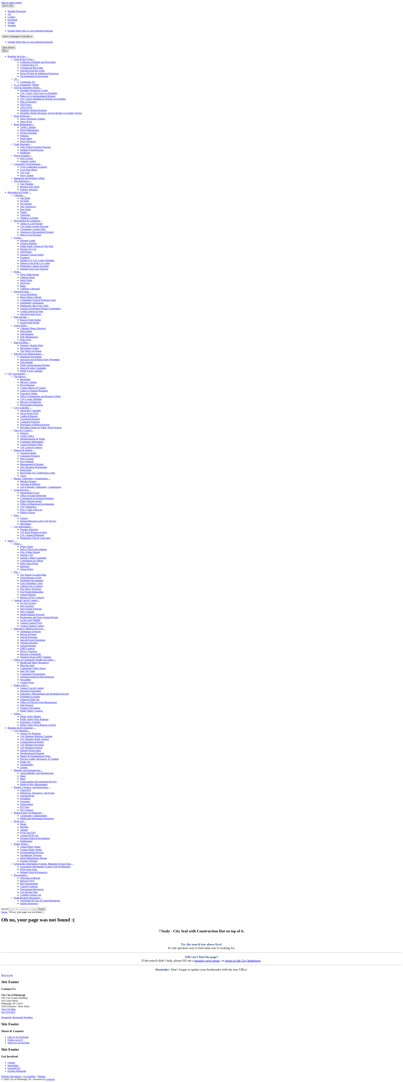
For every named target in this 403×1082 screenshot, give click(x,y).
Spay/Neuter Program (31, 608)
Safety (11, 541)
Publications (26, 841)
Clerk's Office (27, 436)
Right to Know (27, 512)
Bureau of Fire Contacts (32, 597)
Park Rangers (27, 334)
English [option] (30, 42)
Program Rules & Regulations (35, 838)
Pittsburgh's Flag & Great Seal (35, 538)
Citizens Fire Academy (31, 586)
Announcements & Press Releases (37, 676)
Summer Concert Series (32, 254)
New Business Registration (33, 467)
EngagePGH (14, 1068)
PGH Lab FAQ (28, 832)
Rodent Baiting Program (32, 614)
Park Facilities (21, 342)
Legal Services (21, 490)
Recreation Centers (29, 348)
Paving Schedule (28, 133)
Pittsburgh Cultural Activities (34, 266)
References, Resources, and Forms (37, 793)
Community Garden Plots (32, 229)
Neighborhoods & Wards (32, 439)
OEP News (25, 104)
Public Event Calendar (31, 371)
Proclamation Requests (31, 405)
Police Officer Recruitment (33, 549)
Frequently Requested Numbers (17, 1017)
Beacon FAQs (27, 880)
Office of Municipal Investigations (37, 504)
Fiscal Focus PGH (29, 413)
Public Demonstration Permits (35, 365)
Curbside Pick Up (29, 65)
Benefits (24, 827)
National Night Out (29, 699)
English (30, 30)
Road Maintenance (23, 124)
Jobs (16, 515)
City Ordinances (28, 507)
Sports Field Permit (29, 322)
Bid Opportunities (29, 883)
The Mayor (19, 376)
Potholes (24, 135)
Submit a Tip (26, 555)
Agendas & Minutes (30, 484)
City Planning (21, 730)
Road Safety (26, 138)
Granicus (50, 1079)
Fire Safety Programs (30, 589)
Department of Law (30, 492)
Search (4, 909)
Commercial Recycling (31, 67)
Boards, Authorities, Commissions (31, 478)
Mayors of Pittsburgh (30, 402)
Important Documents (31, 356)
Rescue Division (28, 634)
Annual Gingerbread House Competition (40, 308)
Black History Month (30, 297)
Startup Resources (29, 903)
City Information (22, 526)
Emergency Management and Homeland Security (44, 693)
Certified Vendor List (30, 895)
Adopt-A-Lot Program (31, 223)
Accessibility (29, 1076)
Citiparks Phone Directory (33, 328)
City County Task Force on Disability (38, 93)
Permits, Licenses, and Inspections (31, 787)
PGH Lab (19, 821)
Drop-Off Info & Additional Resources (39, 73)
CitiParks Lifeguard (30, 288)
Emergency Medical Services (28, 628)
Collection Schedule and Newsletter (38, 62)
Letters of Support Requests (34, 390)
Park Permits (20, 317)
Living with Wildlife (30, 620)
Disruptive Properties (30, 691)
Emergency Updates (30, 722)
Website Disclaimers (11, 1076)
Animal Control (28, 161)
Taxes (23, 475)
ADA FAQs (26, 107)
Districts (24, 433)
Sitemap (41, 1076)
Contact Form (27, 682)
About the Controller (30, 410)
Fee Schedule (27, 461)
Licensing (25, 801)
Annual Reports (28, 594)
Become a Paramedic (30, 654)
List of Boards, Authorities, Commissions (40, 487)
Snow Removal (21, 116)
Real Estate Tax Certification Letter (37, 473)
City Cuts (25, 172)
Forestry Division (28, 189)
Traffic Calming (28, 127)
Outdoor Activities (29, 218)
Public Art (25, 761)
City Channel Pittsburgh (32, 535)
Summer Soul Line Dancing (34, 269)
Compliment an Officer (31, 560)
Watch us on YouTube (18, 1042)
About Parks (20, 325)
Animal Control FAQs (31, 623)
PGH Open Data (28, 869)
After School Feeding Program (35, 147)
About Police (26, 569)
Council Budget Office (31, 444)
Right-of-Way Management (33, 784)
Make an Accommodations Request (37, 96)
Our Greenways (28, 206)
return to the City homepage (243, 960)
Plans (23, 778)
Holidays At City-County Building (37, 260)
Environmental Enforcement (34, 76)
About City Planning (30, 733)
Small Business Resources (27, 897)
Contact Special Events (31, 311)
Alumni (24, 829)
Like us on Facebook (18, 1037)
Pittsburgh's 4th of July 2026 (34, 305)
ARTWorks (26, 252)
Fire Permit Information (31, 591)
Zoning (23, 767)
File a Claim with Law (31, 509)
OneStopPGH (27, 795)
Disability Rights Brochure (33, 110)
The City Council (22, 430)
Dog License (26, 158)
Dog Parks (25, 209)
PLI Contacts (26, 810)
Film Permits (26, 362)
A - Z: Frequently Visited (26, 84)
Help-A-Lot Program (30, 235)
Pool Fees (25, 283)
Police (17, 543)
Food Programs (21, 144)
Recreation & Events (18, 192)
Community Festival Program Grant (38, 300)
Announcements (28, 453)
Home (23, 824)
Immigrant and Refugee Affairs (29, 178)
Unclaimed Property (30, 419)
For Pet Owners (28, 603)
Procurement (20, 875)
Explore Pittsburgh (17, 1071)
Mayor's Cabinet (28, 382)
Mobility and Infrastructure (27, 770)
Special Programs (28, 637)
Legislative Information (31, 441)
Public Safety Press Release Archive (38, 725)
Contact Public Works (31, 849)
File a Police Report (30, 552)
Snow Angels (27, 175)
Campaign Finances (30, 422)
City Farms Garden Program (34, 226)
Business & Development (20, 727)
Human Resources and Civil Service (38, 521)
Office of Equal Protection (33, 495)
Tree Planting (26, 184)
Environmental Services (32, 852)
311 (15, 79)
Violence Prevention (30, 708)
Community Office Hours (33, 668)
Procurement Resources (32, 889)
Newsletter (25, 679)
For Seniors (26, 203)
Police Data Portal (29, 563)
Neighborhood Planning (32, 753)
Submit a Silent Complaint (33, 558)
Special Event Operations (32, 640)
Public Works (20, 844)
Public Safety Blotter (30, 716)
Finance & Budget (23, 450)
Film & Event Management (27, 354)
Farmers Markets (28, 243)
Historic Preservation (30, 750)
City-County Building (31, 399)
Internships (25, 524)
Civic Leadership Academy (33, 167)
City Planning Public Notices (34, 739)
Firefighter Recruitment (31, 580)
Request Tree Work (29, 186)
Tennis (23, 212)
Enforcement (26, 804)
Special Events (21, 291)
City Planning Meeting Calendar (36, 736)
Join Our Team (27, 671)
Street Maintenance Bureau (33, 858)
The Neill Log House (30, 351)
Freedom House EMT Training (35, 657)
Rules (23, 286)
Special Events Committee (33, 368)
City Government (16, 373)
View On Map (8, 1009)
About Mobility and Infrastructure (37, 773)
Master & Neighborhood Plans (35, 756)
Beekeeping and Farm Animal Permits (39, 617)
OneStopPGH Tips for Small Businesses (40, 900)
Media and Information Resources (37, 818)
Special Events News (30, 314)
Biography (25, 379)
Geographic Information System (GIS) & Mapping (45, 866)
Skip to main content (11, 2)
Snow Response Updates (32, 118)
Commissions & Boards (32, 742)
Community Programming (27, 164)
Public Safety (20, 685)
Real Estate (25, 470)
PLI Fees (24, 807)
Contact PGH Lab (29, 835)
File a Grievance (28, 101)
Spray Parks (26, 280)
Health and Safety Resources (34, 662)
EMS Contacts (27, 648)
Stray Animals (27, 611)
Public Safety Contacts (31, 710)
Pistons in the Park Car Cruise (35, 263)
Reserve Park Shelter (30, 320)
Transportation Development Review (38, 781)
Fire (16, 572)
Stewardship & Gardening (27, 220)
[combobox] (17, 36)
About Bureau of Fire (31, 577)
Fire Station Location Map (33, 574)
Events (17, 237)
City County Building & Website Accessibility (43, 99)
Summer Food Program (31, 150)
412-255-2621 (8, 1012)
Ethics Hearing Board (31, 501)
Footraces (25, 257)
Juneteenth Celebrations (32, 303)
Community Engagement (32, 674)
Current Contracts (29, 886)
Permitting (25, 798)
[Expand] (27, 57)
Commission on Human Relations (37, 498)
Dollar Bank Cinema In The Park (36, 246)
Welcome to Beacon (30, 878)
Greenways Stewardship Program (37, 232)
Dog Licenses (27, 458)
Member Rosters (28, 481)
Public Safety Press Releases (34, 719)
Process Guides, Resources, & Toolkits (39, 759)
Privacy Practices (28, 651)
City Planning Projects (31, 747)
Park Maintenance (29, 337)
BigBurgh (25, 152)
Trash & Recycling (23, 59)
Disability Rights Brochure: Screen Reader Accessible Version (51, 113)
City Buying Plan (28, 892)
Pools (16, 271)
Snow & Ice (26, 121)
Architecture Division (31, 855)
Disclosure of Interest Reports (35, 424)
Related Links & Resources (33, 872)
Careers (24, 518)
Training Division (29, 642)
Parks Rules (26, 331)
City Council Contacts (31, 447)
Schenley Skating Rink (31, 345)
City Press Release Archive (33, 532)
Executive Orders (28, 393)
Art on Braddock (28, 294)
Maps (23, 776)
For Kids (24, 201)
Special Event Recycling (32, 70)
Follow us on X (15, 1040)
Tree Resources (21, 181)
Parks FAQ (25, 339)
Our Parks (25, 198)
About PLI (25, 790)
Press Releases (27, 385)
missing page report (207, 960)
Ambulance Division (30, 631)
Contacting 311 (27, 82)
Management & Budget (31, 464)
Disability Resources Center (34, 90)
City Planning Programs (32, 744)
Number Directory (29, 529)
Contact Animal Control (32, 625)
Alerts (17, 713)
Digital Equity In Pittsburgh (27, 812)
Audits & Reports (29, 416)
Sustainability (27, 764)
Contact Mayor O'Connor (33, 388)
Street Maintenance (29, 130)
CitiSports (25, 215)
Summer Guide (27, 240)
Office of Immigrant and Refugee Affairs (40, 396)
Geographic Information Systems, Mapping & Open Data (42, 863)
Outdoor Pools (27, 277)
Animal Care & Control (25, 600)
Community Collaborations (33, 815)
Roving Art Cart (28, 249)
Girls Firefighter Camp (31, 583)
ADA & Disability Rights (26, 87)
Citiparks (18, 195)
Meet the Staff (27, 665)
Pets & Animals (21, 155)
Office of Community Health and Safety (34, 659)
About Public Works (30, 846)
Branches (24, 566)
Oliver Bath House (29, 274)
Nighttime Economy (30, 696)
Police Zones (26, 546)
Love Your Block (28, 169)
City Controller (21, 407)
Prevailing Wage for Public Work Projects (41, 427)
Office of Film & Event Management (38, 702)
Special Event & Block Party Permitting (40, 359)
